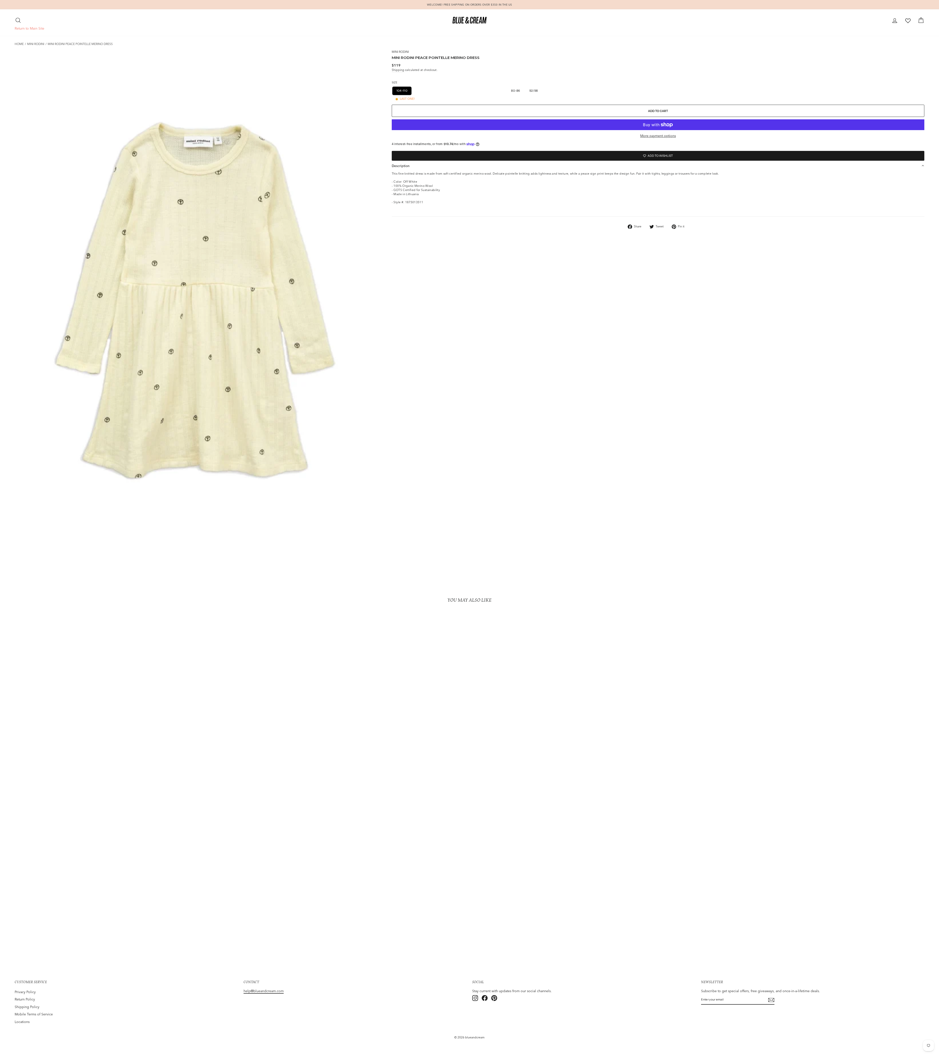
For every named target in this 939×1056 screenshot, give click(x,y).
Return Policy (25, 999)
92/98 (533, 90)
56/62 (481, 90)
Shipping (398, 70)
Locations (22, 1022)
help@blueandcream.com (264, 991)
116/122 (422, 90)
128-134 (441, 90)
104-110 (401, 90)
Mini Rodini (35, 44)
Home (19, 44)
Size (394, 82)
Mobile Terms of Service (34, 1014)
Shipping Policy (27, 1007)
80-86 (515, 90)
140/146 (462, 90)
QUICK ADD (126, 936)
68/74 (498, 90)
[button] (658, 166)
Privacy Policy (25, 992)
